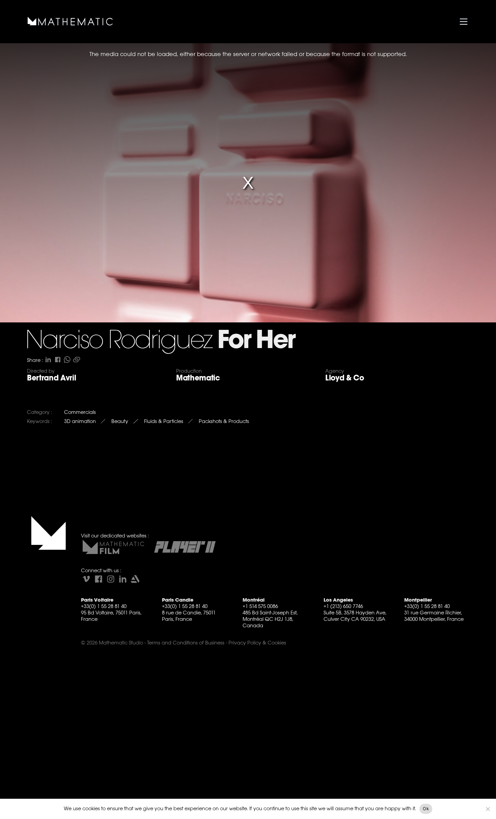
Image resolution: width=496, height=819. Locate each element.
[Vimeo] (86, 579)
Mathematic (198, 378)
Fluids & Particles (163, 421)
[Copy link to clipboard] (77, 359)
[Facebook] (98, 579)
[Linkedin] (122, 579)
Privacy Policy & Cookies (257, 642)
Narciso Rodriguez (118, 341)
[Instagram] (110, 579)
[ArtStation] (135, 579)
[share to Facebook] (58, 359)
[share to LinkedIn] (48, 359)
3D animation (80, 421)
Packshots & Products (224, 421)
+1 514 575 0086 (260, 606)
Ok (426, 808)
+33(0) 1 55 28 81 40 (104, 606)
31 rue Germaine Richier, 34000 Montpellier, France (434, 615)
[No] (487, 808)
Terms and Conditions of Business (185, 642)
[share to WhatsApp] (67, 359)
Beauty (119, 421)
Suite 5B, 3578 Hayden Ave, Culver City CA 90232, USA (355, 615)
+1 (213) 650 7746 (343, 606)
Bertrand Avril (51, 378)
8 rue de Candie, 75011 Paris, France (189, 615)
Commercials (80, 412)
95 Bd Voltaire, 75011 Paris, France (111, 615)
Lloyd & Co (344, 378)
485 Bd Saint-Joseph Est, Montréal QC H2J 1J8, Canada (270, 619)
